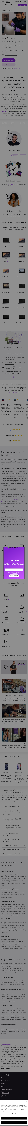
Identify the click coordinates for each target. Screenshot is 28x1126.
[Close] (26, 1101)
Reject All (14, 1118)
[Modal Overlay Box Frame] (14, 563)
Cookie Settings (14, 1113)
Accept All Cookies (14, 1122)
